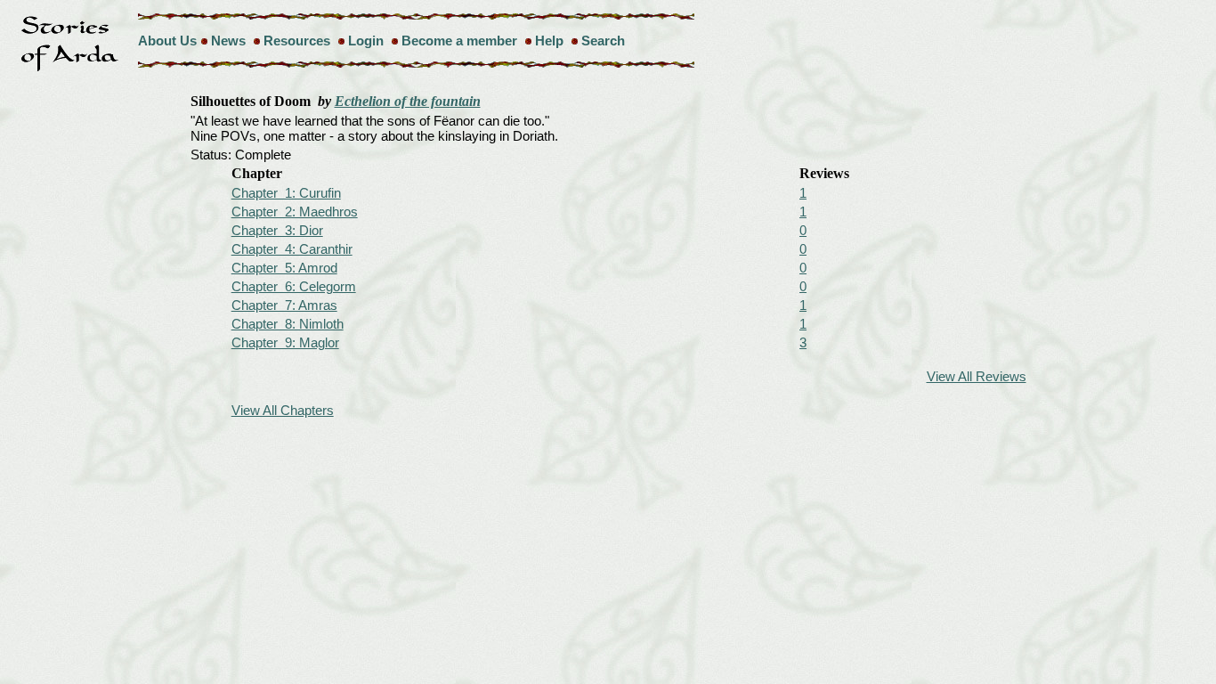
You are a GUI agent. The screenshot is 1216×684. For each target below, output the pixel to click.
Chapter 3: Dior (277, 230)
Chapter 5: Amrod (284, 267)
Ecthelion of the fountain (408, 101)
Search (603, 40)
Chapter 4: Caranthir (292, 248)
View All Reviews (976, 376)
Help (549, 40)
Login (366, 40)
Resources (296, 40)
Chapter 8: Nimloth (287, 323)
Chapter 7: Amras (284, 305)
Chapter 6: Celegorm (293, 286)
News (228, 40)
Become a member (459, 40)
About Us (167, 40)
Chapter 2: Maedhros (294, 211)
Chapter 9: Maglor (285, 342)
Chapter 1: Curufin (286, 192)
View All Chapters (282, 410)
